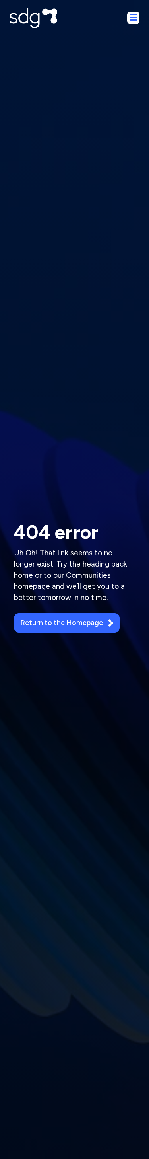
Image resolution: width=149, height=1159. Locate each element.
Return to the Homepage (61, 622)
